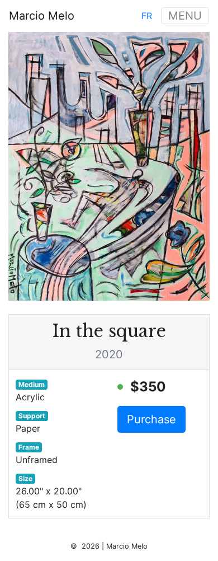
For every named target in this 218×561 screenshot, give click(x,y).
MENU (185, 15)
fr (146, 15)
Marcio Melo (41, 15)
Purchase (151, 419)
